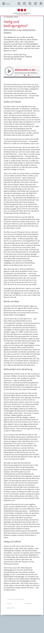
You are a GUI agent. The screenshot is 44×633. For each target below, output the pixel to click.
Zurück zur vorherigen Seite (15, 599)
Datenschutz (10, 608)
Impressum (28, 603)
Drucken (9, 603)
